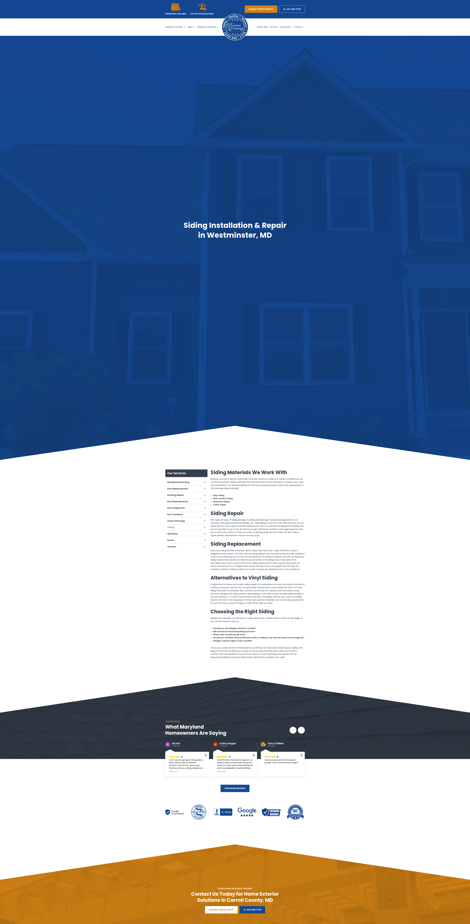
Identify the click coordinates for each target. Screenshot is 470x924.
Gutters (171, 546)
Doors (170, 540)
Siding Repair (227, 513)
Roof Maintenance (177, 501)
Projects (274, 27)
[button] (301, 730)
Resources (285, 27)
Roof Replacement (177, 488)
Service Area (262, 27)
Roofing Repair (175, 495)
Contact (298, 27)
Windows (172, 533)
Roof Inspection (176, 507)
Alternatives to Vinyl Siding (244, 577)
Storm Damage (176, 520)
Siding (190, 27)
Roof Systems (175, 514)
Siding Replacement (236, 544)
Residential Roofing (174, 27)
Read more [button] (221, 771)
